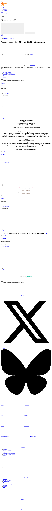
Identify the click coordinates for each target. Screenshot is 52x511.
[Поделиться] (13, 106)
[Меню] (1, 1)
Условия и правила (7, 482)
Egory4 (31, 54)
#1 (3, 118)
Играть (4, 9)
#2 (3, 185)
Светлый (26, 477)
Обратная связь (6, 481)
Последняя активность (8, 38)
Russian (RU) (7, 480)
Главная (5, 7)
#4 (3, 269)
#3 (3, 230)
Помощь (5, 485)
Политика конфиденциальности (10, 484)
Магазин (5, 10)
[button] (13, 467)
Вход (2, 35)
